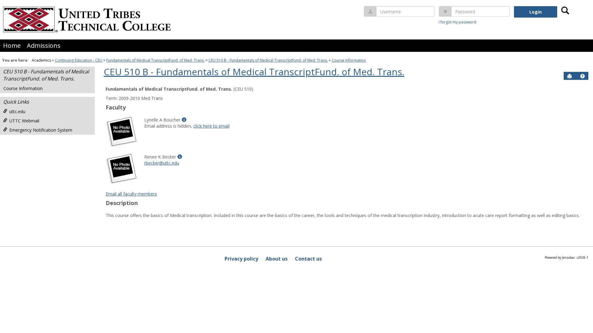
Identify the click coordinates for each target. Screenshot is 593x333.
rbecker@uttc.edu (161, 163)
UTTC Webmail (24, 121)
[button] (582, 76)
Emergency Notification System (40, 130)
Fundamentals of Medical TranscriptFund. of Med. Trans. (155, 60)
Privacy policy (241, 258)
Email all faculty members (131, 194)
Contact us (308, 258)
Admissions (44, 45)
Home (12, 45)
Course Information (349, 60)
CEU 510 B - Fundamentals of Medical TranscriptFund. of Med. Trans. (268, 60)
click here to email (211, 126)
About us (277, 258)
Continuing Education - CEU (78, 60)
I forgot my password (457, 22)
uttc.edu (17, 111)
